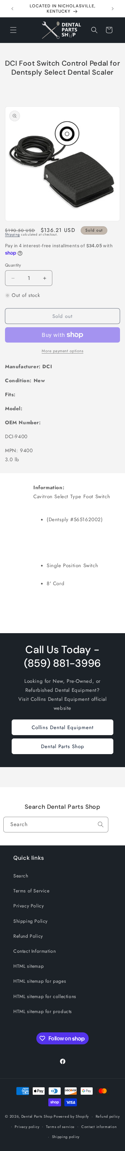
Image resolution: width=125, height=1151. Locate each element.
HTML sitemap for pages (39, 981)
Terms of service (60, 1126)
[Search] (100, 824)
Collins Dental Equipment (63, 727)
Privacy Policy (28, 905)
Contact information (99, 1126)
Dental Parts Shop (62, 746)
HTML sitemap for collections (44, 996)
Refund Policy (28, 936)
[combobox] (56, 824)
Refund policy (108, 1116)
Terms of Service (31, 890)
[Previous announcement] (12, 8)
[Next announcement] (112, 8)
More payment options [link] (62, 351)
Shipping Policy (30, 921)
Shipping (12, 234)
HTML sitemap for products (42, 1011)
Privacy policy (27, 1126)
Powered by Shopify (71, 1116)
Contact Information (34, 951)
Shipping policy (66, 1136)
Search (20, 875)
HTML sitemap (28, 966)
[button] (13, 30)
